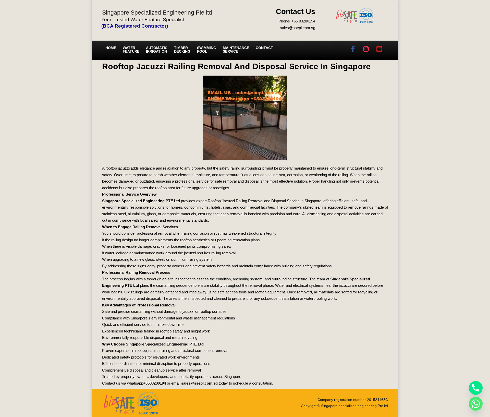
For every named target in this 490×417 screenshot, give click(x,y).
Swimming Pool (206, 49)
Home (110, 48)
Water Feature (131, 49)
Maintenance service (236, 49)
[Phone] (476, 388)
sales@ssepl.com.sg (297, 28)
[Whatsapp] (476, 404)
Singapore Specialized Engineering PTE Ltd (141, 201)
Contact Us (295, 11)
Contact (264, 48)
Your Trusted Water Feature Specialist (142, 19)
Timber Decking (182, 49)
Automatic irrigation (156, 49)
